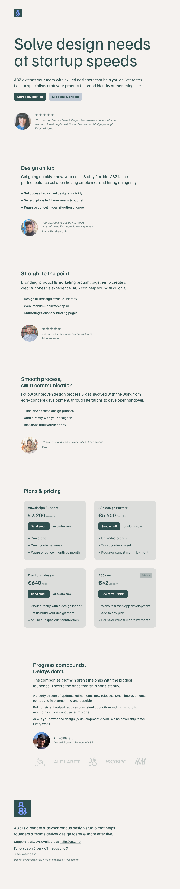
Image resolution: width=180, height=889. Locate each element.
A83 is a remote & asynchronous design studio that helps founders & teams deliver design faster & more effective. (64, 830)
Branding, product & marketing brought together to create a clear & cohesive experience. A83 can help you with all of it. (73, 285)
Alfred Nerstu (34, 859)
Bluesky (39, 848)
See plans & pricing (65, 97)
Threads (52, 848)
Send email (38, 526)
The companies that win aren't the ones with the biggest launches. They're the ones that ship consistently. (82, 682)
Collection (73, 859)
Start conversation (30, 97)
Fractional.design (54, 859)
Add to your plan (113, 594)
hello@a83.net (70, 841)
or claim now (62, 526)
